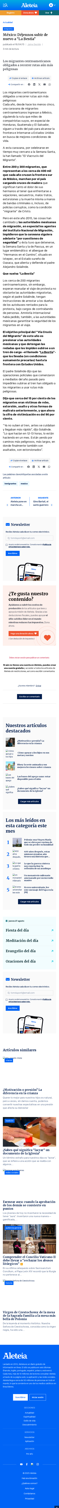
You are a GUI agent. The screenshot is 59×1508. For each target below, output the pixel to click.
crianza (9, 1060)
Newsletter (29, 1437)
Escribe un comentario (29, 696)
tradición (9, 1120)
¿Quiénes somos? (29, 1483)
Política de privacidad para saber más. (30, 545)
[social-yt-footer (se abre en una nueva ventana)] (21, 1464)
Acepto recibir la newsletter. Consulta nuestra (30, 545)
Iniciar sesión (38, 1397)
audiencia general (13, 1228)
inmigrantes (10, 483)
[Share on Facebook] (29, 84)
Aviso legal (29, 1488)
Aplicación (29, 1441)
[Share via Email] (44, 84)
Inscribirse (12, 553)
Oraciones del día (21, 961)
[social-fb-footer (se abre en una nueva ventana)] (26, 1464)
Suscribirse (20, 1397)
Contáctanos (29, 1493)
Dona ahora (28, 12)
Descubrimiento (29, 1424)
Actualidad (8, 22)
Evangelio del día (21, 951)
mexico (24, 483)
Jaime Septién (34, 44)
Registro (10, 12)
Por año (29, 1454)
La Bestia (46, 352)
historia (9, 1283)
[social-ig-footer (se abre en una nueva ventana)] (37, 1464)
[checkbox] (6, 545)
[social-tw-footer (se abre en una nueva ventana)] (32, 1464)
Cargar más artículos (29, 801)
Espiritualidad (29, 1416)
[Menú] (10, 5)
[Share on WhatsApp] (50, 84)
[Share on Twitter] (39, 84)
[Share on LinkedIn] (34, 84)
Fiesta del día (17, 930)
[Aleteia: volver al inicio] (29, 5)
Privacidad (29, 1498)
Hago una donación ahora (22, 633)
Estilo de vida (29, 1420)
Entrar (38, 685)
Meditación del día (22, 940)
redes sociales (12, 1172)
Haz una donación (29, 1478)
